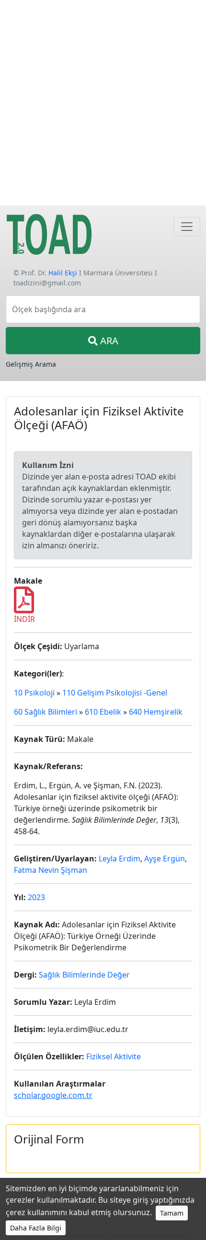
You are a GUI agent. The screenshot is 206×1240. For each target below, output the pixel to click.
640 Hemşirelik (156, 712)
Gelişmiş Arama (31, 364)
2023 (36, 897)
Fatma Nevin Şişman (50, 870)
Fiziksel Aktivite (113, 1056)
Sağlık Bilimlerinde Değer (84, 974)
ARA (108, 340)
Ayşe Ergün (164, 858)
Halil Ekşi (62, 272)
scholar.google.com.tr (53, 1095)
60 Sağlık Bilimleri (45, 712)
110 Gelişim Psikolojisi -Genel (114, 692)
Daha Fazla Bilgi (35, 1227)
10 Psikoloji (34, 692)
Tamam (171, 1213)
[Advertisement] (103, 103)
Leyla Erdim (119, 858)
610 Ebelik (103, 712)
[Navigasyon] (186, 226)
